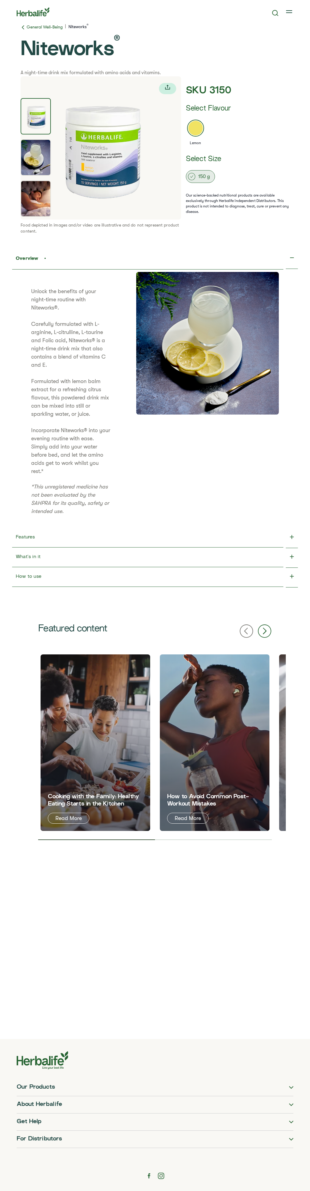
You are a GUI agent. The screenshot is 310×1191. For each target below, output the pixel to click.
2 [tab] (213, 839)
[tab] (36, 116)
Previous (246, 631)
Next (264, 631)
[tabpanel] (101, 148)
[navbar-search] (275, 13)
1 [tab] (96, 839)
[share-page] (167, 88)
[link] (289, 11)
